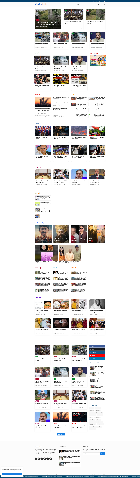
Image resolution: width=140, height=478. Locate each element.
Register (96, 1)
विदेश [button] (61, 4)
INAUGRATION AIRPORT (94, 422)
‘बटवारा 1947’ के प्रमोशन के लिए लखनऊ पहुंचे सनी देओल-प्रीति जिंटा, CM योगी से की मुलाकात (69, 262)
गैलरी (35, 1)
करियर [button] (83, 4)
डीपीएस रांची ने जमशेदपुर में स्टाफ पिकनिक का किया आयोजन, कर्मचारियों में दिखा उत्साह (56, 477)
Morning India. (47, 474)
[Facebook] (36, 459)
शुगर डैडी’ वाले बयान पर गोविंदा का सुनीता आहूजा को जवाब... (78, 239)
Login (93, 1)
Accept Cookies (12, 473)
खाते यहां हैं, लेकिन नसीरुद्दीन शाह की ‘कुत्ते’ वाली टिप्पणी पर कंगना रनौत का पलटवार (46, 262)
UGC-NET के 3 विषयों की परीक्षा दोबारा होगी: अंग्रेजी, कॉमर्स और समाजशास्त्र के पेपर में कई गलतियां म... (81, 279)
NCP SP (91, 417)
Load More (60, 434)
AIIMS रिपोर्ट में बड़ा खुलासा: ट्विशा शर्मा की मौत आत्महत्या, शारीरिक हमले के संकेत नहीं (44, 290)
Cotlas (58, 474)
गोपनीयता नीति (98, 474)
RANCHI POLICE (92, 429)
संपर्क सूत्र (103, 474)
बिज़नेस (56, 4)
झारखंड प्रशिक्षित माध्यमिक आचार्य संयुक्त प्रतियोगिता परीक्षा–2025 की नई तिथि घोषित (100, 380)
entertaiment (39, 222)
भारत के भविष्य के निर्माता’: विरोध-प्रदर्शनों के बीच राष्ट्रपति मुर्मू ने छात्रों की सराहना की (81, 284)
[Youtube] (44, 459)
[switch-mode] (104, 1)
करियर (73, 267)
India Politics (99, 426)
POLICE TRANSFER (100, 424)
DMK (101, 412)
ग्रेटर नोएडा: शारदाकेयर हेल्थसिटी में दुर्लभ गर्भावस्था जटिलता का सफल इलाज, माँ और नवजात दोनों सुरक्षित (63, 279)
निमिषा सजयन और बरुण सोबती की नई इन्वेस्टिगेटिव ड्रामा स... (42, 239)
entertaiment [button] (72, 4)
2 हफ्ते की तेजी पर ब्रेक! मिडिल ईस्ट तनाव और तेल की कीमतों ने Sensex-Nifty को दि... (60, 109)
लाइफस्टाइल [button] (88, 4)
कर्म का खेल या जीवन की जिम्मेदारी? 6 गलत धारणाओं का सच (81, 98)
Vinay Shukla (92, 314)
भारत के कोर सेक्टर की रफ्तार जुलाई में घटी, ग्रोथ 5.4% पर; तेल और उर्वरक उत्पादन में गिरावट (42, 110)
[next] (104, 167)
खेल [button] (67, 4)
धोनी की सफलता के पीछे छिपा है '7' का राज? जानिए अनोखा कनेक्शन (45, 215)
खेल (36, 193)
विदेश (37, 123)
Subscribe (103, 453)
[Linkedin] (47, 459)
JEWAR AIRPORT (92, 415)
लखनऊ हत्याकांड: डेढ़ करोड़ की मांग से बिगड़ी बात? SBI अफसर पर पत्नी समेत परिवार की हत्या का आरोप (45, 278)
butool (91, 159)
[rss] (50, 459)
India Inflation (98, 410)
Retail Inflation (99, 415)
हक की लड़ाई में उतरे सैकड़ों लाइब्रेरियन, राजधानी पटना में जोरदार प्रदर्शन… (98, 110)
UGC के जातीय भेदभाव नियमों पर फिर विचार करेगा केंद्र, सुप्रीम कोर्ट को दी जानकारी (81, 272)
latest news (92, 408)
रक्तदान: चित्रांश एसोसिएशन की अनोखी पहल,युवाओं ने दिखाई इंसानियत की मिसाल (63, 284)
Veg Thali (101, 422)
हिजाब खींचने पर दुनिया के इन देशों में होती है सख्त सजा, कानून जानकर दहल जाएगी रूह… (81, 110)
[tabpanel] (48, 19)
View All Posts (84, 342)
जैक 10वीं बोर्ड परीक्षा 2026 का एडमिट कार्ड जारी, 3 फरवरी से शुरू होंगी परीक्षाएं (99, 374)
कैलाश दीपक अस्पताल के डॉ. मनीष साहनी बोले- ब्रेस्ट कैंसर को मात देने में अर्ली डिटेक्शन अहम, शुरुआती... (63, 273)
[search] (104, 4)
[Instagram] (41, 459)
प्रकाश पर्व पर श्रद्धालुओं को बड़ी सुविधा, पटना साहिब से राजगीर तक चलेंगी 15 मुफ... (99, 115)
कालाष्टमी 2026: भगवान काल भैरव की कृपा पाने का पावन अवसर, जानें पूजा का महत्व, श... (81, 104)
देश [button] (52, 4)
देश (65, 10)
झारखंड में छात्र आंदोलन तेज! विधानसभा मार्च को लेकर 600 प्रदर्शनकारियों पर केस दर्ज (80, 290)
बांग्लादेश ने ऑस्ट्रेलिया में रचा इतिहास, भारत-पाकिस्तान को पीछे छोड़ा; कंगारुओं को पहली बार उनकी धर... (45, 198)
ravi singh (55, 89)
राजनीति (64, 4)
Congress (91, 412)
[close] (21, 468)
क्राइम (78, 4)
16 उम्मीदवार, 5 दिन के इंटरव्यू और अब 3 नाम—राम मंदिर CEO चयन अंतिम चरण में (99, 98)
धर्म (58, 4)
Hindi (101, 1)
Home (50, 4)
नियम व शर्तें (93, 474)
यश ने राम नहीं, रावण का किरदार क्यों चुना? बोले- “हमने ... (60, 239)
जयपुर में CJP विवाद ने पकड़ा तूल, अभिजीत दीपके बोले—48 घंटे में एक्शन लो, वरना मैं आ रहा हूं (45, 284)
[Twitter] (39, 459)
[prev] (102, 167)
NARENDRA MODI (97, 417)
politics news (98, 408)
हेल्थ (80, 4)
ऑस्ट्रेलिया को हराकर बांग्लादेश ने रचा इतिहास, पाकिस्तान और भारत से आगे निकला (45, 204)
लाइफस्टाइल (38, 297)
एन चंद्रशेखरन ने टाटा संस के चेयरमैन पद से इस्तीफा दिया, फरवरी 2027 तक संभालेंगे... (60, 115)
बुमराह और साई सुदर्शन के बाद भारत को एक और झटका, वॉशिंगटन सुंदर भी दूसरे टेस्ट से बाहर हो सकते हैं (45, 210)
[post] (48, 19)
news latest (92, 410)
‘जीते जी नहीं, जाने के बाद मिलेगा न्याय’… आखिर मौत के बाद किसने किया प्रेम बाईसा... (99, 104)
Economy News (92, 426)
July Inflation (97, 412)
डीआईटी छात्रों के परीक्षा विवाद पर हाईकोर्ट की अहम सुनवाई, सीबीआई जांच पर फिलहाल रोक (91, 477)
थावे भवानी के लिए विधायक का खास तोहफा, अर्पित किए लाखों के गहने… (81, 115)
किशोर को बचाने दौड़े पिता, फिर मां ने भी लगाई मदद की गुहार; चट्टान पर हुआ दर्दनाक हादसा (45, 272)
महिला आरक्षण (98, 419)
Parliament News (92, 424)
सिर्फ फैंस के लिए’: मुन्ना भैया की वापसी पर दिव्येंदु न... (96, 239)
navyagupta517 (38, 26)
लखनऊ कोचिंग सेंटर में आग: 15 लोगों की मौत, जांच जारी (100, 367)
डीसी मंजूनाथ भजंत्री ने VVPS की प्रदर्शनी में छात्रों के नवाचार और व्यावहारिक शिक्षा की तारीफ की (100, 398)
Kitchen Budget (92, 419)
